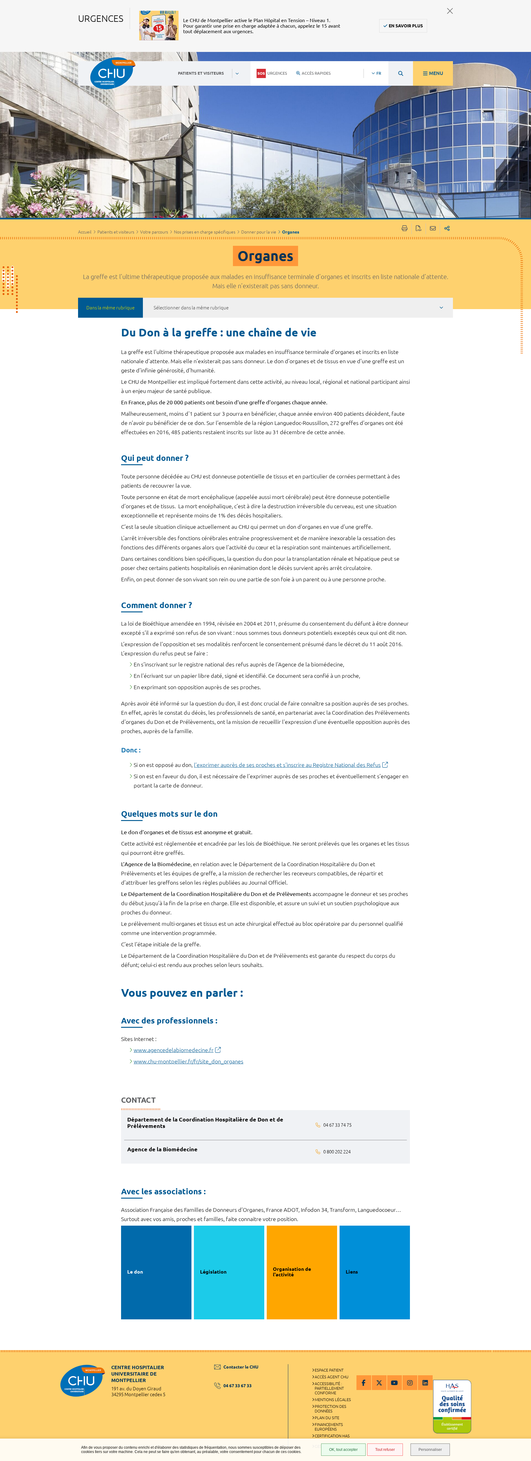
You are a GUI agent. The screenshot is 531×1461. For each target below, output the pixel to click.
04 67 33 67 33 (237, 1385)
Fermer (450, 11)
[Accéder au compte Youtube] (394, 1382)
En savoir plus (406, 25)
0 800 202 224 (337, 1151)
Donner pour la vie (258, 232)
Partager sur (447, 228)
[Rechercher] (400, 73)
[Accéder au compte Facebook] (363, 1382)
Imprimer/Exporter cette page (404, 228)
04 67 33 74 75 (337, 1125)
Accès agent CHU (331, 1377)
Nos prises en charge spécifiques (204, 232)
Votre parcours (154, 232)
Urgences (277, 73)
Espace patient (329, 1370)
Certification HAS (332, 1436)
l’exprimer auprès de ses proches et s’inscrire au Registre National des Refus (287, 765)
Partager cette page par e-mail (433, 228)
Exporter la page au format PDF (419, 228)
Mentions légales (333, 1399)
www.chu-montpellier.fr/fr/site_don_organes (188, 1061)
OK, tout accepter (343, 1449)
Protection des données (330, 1408)
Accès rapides (316, 73)
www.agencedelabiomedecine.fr (174, 1050)
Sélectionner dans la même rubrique (191, 307)
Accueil (85, 232)
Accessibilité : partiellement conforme (329, 1388)
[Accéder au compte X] (379, 1382)
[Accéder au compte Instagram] (410, 1382)
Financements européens (329, 1426)
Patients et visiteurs (115, 232)
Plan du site (327, 1418)
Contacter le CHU (240, 1367)
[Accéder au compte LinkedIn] (425, 1382)
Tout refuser (385, 1449)
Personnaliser (430, 1449)
